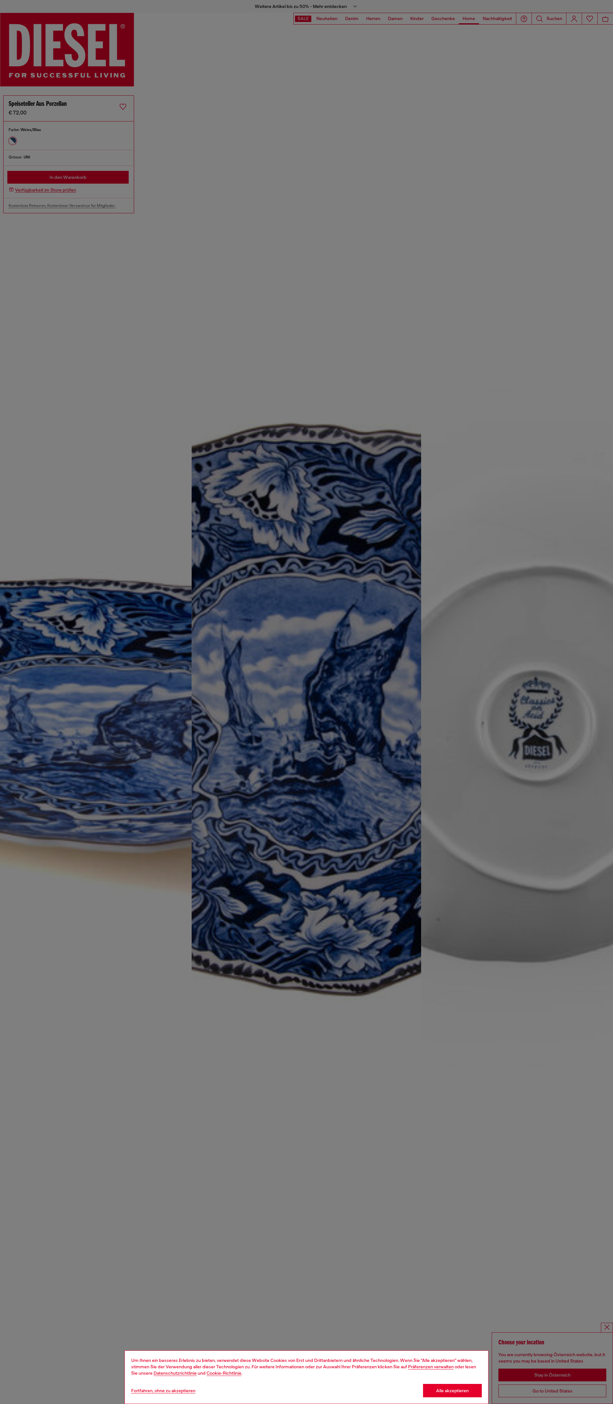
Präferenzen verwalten (431, 1366)
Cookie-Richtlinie (224, 1373)
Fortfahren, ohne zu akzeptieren (163, 1390)
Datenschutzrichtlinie (175, 1373)
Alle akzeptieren (452, 1390)
